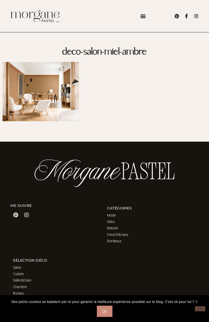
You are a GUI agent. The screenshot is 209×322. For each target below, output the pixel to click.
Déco (110, 222)
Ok (104, 311)
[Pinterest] (177, 16)
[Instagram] (196, 16)
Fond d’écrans (117, 235)
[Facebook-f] (186, 16)
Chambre (20, 287)
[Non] (200, 308)
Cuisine (18, 274)
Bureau (18, 293)
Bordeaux (114, 241)
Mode (111, 215)
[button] (143, 16)
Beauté (112, 228)
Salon (17, 267)
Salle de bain (22, 280)
